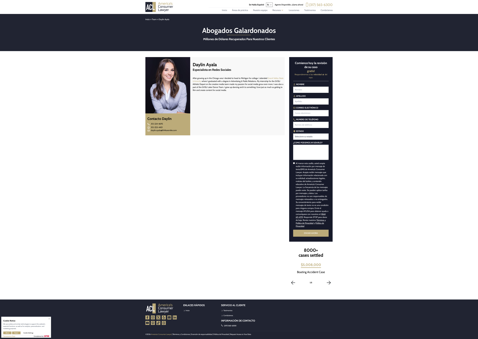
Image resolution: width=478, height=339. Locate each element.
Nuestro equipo (260, 10)
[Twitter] (158, 317)
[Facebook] (147, 317)
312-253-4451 (157, 127)
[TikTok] (158, 323)
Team (154, 19)
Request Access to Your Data (240, 334)
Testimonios (310, 10)
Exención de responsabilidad (201, 334)
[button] (293, 283)
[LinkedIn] (175, 317)
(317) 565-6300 (321, 5)
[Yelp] (164, 317)
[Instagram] (153, 317)
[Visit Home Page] (160, 7)
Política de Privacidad (221, 334)
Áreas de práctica (240, 10)
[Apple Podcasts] (153, 323)
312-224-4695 (157, 124)
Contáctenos (327, 10)
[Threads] (164, 323)
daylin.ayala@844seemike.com (164, 130)
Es (268, 4)
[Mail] (169, 317)
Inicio (224, 10)
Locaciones (294, 10)
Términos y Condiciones (181, 334)
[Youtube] (147, 323)
